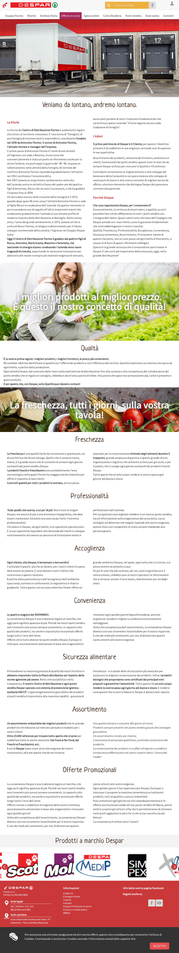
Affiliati (66, 912)
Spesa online (91, 15)
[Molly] (53, 866)
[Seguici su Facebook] (152, 5)
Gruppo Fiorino (14, 15)
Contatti (168, 15)
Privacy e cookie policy (75, 909)
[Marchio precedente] (5, 867)
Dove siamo (152, 15)
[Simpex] (125, 866)
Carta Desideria (112, 15)
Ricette (31, 15)
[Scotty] (17, 866)
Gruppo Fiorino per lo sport (77, 906)
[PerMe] (161, 866)
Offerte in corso (70, 15)
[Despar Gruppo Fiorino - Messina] (29, 6)
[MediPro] (89, 866)
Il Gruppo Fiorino (71, 896)
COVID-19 (68, 893)
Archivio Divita (48, 15)
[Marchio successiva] (174, 867)
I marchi (67, 899)
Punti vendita (133, 15)
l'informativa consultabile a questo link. (112, 938)
